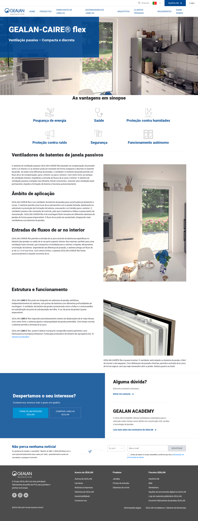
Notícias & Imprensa (84, 487)
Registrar (177, 448)
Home (32, 11)
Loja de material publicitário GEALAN (165, 496)
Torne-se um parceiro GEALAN (30, 413)
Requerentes (164, 11)
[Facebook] (14, 495)
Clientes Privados (139, 11)
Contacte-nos (81, 500)
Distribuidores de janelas (94, 11)
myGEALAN (173, 3)
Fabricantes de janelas (64, 11)
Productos (45, 11)
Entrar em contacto (122, 394)
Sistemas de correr (121, 487)
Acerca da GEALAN (83, 479)
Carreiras (79, 483)
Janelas (116, 479)
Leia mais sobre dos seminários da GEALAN (133, 430)
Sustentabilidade (82, 496)
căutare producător (20, 337)
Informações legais (132, 508)
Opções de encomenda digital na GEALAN (167, 492)
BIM (150, 483)
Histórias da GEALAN (84, 492)
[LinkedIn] (26, 495)
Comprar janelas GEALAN (65, 413)
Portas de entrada (121, 483)
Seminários (154, 487)
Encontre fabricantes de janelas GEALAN (167, 500)
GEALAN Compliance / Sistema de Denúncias (166, 508)
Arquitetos (123, 11)
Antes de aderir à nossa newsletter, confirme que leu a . (155, 456)
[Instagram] (20, 495)
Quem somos (179, 11)
